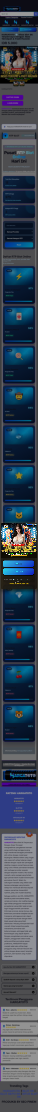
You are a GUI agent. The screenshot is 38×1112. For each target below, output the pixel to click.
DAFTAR (18, 571)
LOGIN (18, 564)
